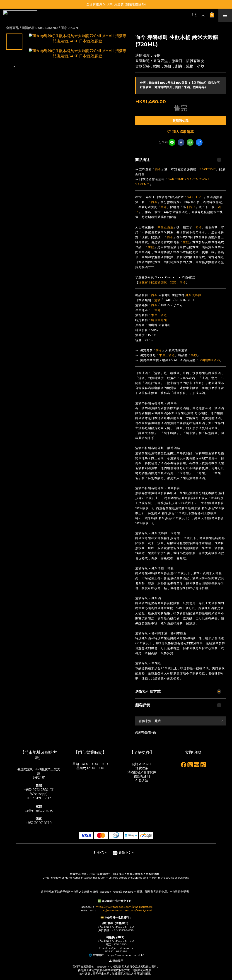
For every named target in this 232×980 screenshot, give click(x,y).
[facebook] (181, 142)
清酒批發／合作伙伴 (142, 772)
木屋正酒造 (165, 227)
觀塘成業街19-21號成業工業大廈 (38, 771)
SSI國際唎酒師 (209, 360)
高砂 (194, 355)
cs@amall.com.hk (39, 810)
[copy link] (199, 142)
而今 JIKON (69, 28)
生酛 (186, 242)
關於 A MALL (142, 764)
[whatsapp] (190, 142)
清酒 (157, 300)
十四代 (191, 207)
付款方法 (141, 780)
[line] (172, 142)
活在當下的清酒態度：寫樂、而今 (162, 282)
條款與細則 (142, 776)
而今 (158, 169)
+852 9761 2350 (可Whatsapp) (38, 792)
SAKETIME (207, 169)
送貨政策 (141, 768)
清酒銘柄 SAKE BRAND (40, 28)
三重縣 (156, 310)
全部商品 (12, 28)
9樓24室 (39, 778)
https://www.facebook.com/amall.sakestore (124, 906)
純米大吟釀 (193, 295)
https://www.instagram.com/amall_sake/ (125, 910)
